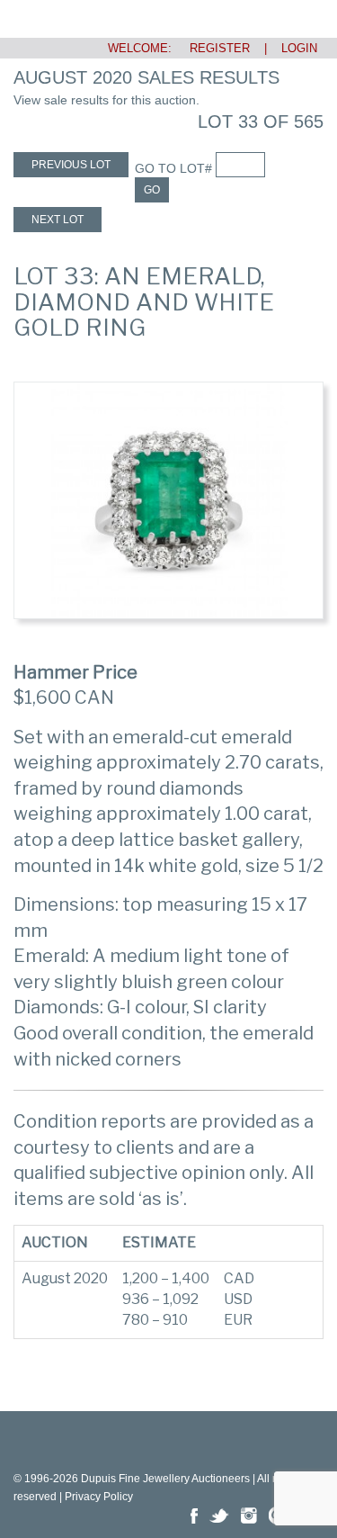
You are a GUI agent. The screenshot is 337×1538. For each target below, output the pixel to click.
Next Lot (57, 219)
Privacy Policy (99, 1496)
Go (152, 190)
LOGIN (299, 48)
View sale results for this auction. (106, 100)
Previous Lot (71, 164)
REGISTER (212, 48)
